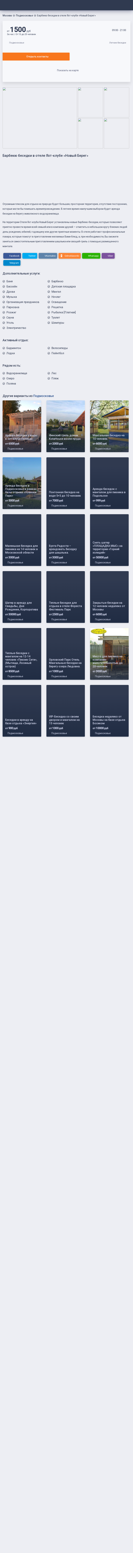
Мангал (56, 291)
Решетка (57, 307)
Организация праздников (22, 302)
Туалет (55, 317)
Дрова (10, 291)
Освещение (58, 302)
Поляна (11, 383)
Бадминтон (13, 348)
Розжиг (11, 312)
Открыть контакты (37, 56)
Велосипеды (59, 348)
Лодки (10, 353)
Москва (7, 15)
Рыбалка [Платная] (63, 312)
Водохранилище (16, 373)
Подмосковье (24, 15)
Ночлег (56, 296)
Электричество (16, 328)
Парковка (12, 307)
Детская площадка (63, 286)
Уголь (10, 322)
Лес (53, 373)
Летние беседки (117, 42)
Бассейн (11, 286)
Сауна (10, 317)
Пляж (55, 378)
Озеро (10, 378)
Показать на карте (68, 70)
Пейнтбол (57, 353)
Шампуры (57, 322)
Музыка (11, 296)
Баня (9, 281)
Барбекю (57, 281)
